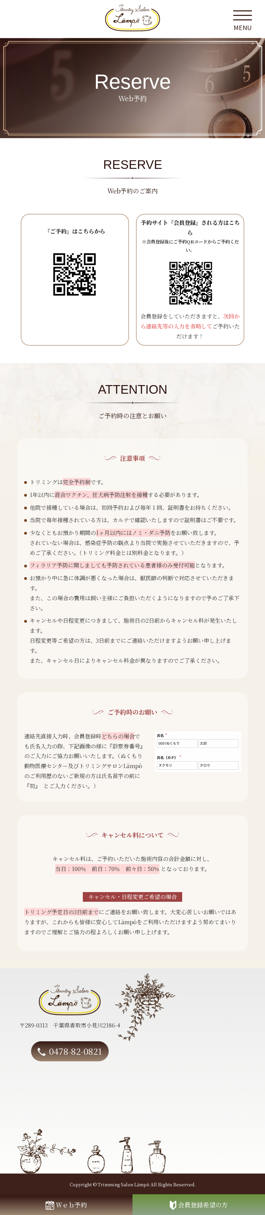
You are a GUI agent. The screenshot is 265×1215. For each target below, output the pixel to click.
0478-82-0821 (75, 1051)
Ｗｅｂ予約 (71, 1204)
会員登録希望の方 (203, 1204)
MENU (243, 26)
